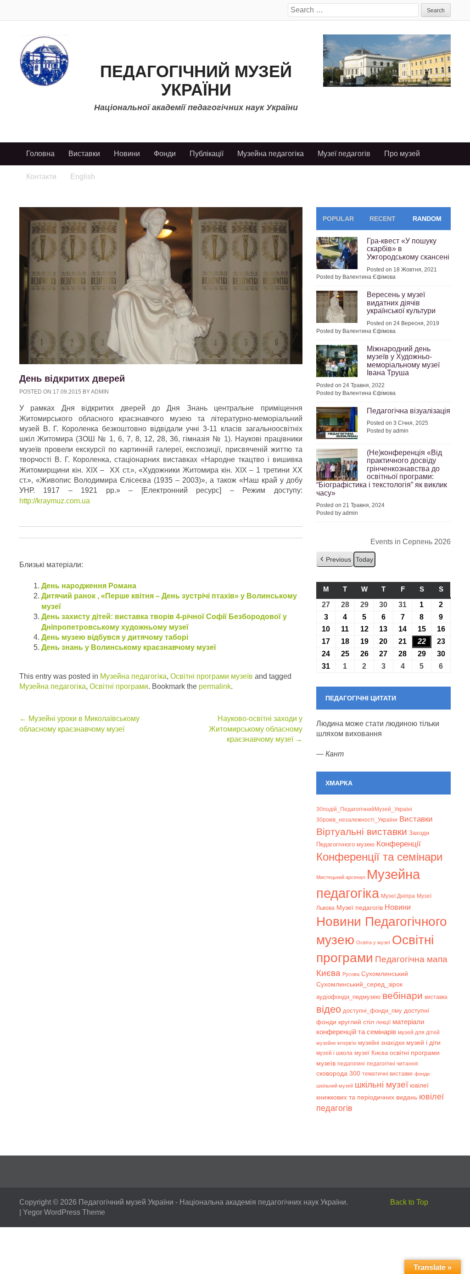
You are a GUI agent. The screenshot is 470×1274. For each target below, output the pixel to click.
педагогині (351, 1063)
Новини (127, 154)
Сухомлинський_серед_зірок (359, 984)
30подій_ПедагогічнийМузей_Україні (364, 809)
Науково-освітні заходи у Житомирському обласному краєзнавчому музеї (255, 729)
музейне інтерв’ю (336, 1043)
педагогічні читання (392, 1063)
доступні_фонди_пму (372, 1010)
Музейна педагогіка (270, 154)
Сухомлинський (384, 973)
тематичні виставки (387, 1074)
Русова (350, 974)
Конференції (398, 843)
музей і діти (423, 1042)
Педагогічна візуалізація (408, 411)
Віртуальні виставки (361, 831)
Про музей (402, 154)
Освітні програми (119, 686)
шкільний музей (334, 1085)
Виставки (84, 154)
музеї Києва (371, 1052)
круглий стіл (356, 1022)
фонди (422, 1074)
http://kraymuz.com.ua (54, 501)
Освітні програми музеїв (211, 676)
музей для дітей (419, 1032)
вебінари (402, 995)
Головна (40, 154)
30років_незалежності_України (356, 820)
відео (328, 1009)
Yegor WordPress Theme (64, 1212)
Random (427, 218)
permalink (215, 686)
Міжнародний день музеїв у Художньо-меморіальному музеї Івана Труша (403, 361)
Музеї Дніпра (398, 896)
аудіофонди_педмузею (348, 996)
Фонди (165, 154)
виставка (436, 997)
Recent (382, 218)
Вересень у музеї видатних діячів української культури (401, 303)
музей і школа (334, 1053)
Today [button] (364, 559)
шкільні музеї (381, 1084)
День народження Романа (88, 586)
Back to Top (409, 1202)
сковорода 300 (338, 1073)
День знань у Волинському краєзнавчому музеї (128, 647)
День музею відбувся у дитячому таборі (114, 637)
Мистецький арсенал (340, 877)
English (82, 176)
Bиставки (416, 819)
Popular (338, 218)
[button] (334, 560)
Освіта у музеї (373, 942)
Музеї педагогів (344, 154)
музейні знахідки (381, 1042)
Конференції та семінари (379, 857)
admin (100, 392)
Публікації (207, 154)
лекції (383, 1022)
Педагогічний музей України (196, 80)
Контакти (41, 176)
